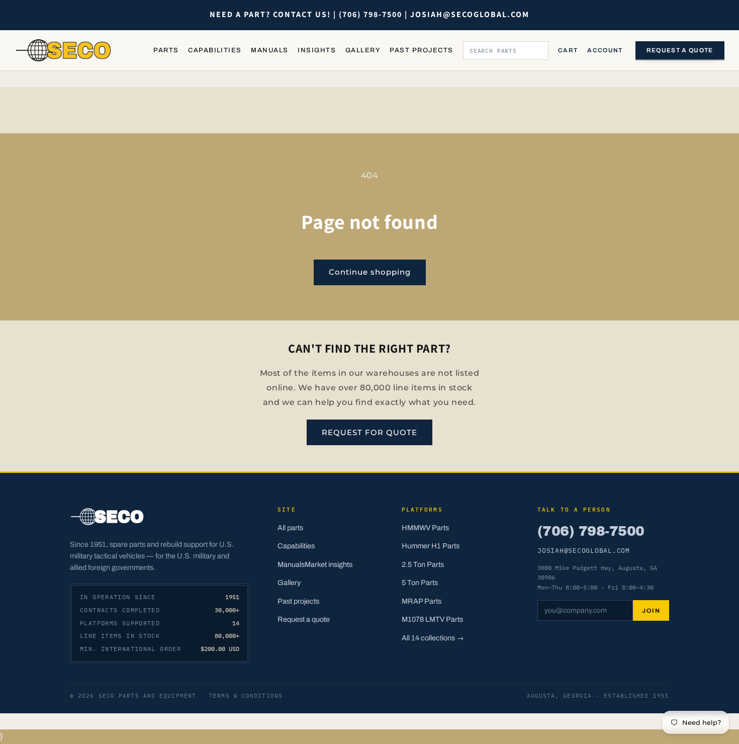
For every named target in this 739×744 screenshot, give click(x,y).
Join (651, 610)
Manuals (269, 50)
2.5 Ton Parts (423, 564)
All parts (290, 528)
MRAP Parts (421, 601)
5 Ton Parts (420, 582)
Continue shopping (370, 272)
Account (604, 50)
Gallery (363, 50)
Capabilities (215, 50)
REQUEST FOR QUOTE (369, 432)
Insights (317, 50)
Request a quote (679, 50)
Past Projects (421, 50)
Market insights (328, 564)
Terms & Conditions (246, 695)
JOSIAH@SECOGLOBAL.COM (583, 550)
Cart (568, 50)
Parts (165, 50)
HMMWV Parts (425, 528)
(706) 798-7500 (590, 531)
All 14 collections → (433, 638)
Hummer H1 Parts (430, 546)
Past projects (298, 601)
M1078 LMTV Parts (432, 619)
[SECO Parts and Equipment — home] (64, 50)
